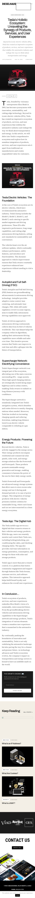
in (11, 96)
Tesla (8, 102)
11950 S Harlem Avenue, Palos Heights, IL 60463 (17, 886)
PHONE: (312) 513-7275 (17, 889)
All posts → (28, 712)
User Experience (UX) (17, 14)
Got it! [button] (17, 895)
